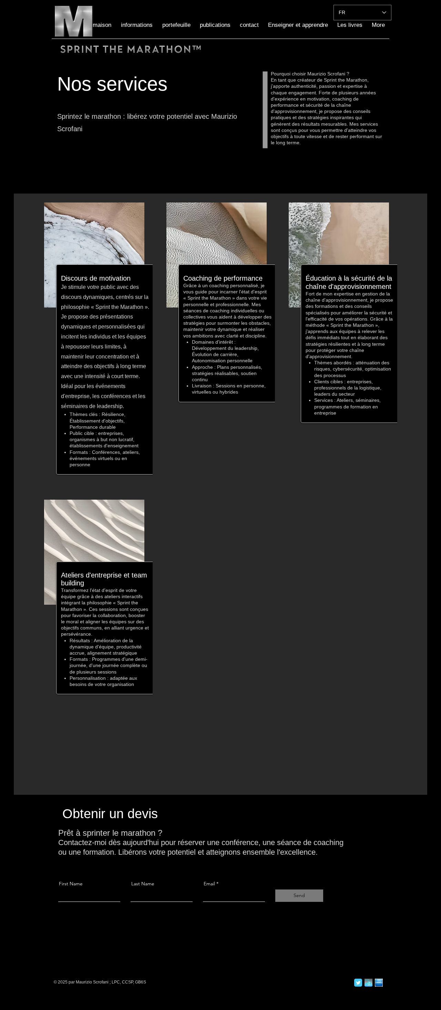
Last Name (142, 883)
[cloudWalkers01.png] (368, 983)
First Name (71, 883)
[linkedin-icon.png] (379, 983)
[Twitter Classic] (358, 983)
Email (209, 883)
